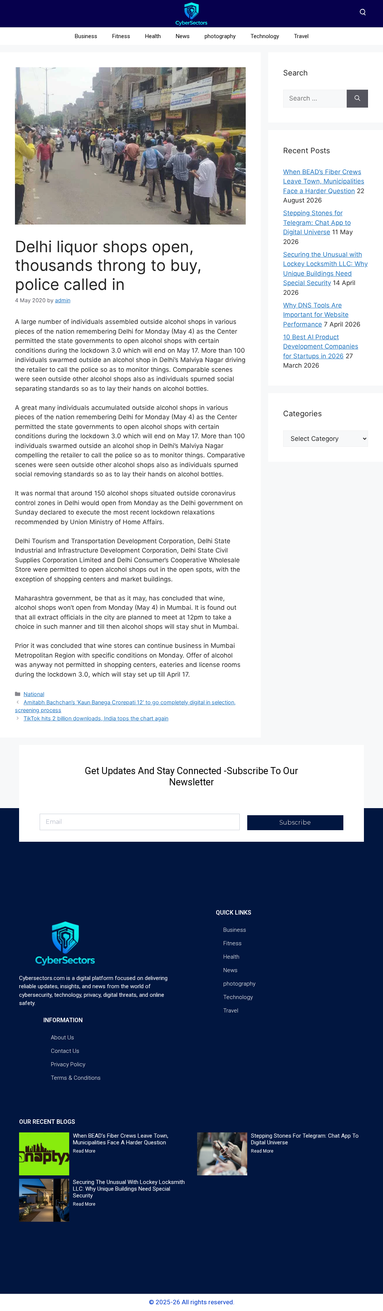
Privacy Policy (68, 1064)
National (34, 694)
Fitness (121, 36)
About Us (62, 1037)
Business (86, 36)
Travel (301, 36)
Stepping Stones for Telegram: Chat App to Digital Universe (317, 222)
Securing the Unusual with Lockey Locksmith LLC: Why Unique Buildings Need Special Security (129, 1189)
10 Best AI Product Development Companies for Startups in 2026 (320, 346)
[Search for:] (315, 99)
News (183, 36)
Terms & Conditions (76, 1078)
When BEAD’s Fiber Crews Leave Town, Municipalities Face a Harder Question (323, 181)
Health (153, 36)
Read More (84, 1151)
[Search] (357, 99)
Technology (265, 36)
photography (220, 36)
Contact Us (65, 1051)
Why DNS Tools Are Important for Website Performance (316, 315)
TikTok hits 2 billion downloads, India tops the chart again (96, 718)
